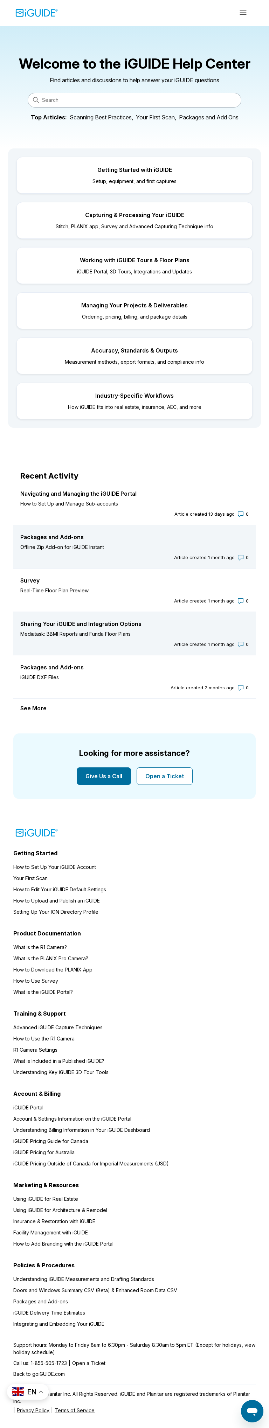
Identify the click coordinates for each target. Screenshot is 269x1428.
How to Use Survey (35, 981)
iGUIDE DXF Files (39, 677)
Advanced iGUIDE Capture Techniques (58, 1027)
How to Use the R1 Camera (44, 1039)
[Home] (36, 13)
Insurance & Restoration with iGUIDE (54, 1221)
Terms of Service (75, 1410)
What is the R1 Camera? (40, 947)
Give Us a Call (103, 776)
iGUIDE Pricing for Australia (44, 1152)
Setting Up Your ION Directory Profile (55, 912)
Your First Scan (30, 878)
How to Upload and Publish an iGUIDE (56, 901)
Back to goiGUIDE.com (39, 1374)
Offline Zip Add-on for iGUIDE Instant (62, 547)
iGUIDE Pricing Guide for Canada (50, 1141)
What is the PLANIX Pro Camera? (50, 958)
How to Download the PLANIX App (52, 970)
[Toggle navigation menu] (243, 13)
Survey (30, 580)
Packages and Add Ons (209, 117)
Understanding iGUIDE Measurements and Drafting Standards (83, 1279)
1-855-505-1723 (49, 1363)
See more (33, 708)
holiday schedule (33, 1352)
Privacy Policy (33, 1410)
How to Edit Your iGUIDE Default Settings (59, 889)
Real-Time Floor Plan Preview (54, 590)
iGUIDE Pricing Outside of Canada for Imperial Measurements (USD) (91, 1163)
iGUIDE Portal (28, 1107)
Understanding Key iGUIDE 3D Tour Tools (61, 1072)
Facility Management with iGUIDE (50, 1232)
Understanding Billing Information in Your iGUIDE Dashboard (81, 1130)
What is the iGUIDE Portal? (43, 992)
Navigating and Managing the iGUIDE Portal (78, 493)
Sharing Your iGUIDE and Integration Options (81, 623)
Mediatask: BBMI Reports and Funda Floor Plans (75, 634)
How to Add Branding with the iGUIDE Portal (63, 1244)
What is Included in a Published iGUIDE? (58, 1061)
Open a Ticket (164, 776)
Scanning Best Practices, (101, 117)
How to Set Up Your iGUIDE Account (54, 867)
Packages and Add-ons (52, 537)
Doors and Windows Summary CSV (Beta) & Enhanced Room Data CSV (95, 1290)
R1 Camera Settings (35, 1050)
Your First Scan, (156, 117)
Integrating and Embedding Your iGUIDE (58, 1324)
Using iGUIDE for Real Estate (45, 1199)
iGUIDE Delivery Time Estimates (49, 1313)
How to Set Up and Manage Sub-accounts (69, 504)
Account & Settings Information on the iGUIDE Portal (72, 1119)
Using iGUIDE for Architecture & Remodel (60, 1210)
